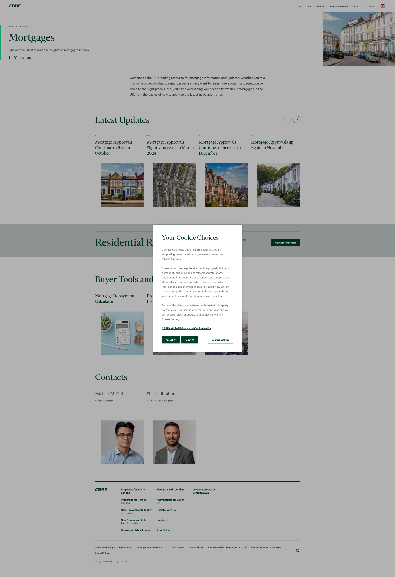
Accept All (171, 339)
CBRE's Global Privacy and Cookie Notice (186, 328)
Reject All (190, 339)
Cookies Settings (220, 339)
